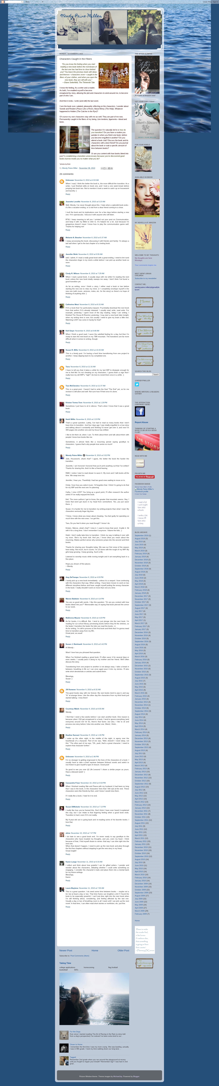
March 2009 (139, 911)
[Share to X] (107, 168)
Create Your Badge (141, 494)
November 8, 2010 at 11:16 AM (83, 367)
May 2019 (139, 548)
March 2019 (139, 551)
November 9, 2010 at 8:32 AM (89, 690)
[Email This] (102, 168)
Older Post (123, 950)
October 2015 (140, 672)
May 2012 (139, 796)
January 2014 (140, 735)
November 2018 (141, 563)
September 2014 (141, 711)
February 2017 (141, 626)
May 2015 (139, 687)
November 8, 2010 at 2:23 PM (88, 419)
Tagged (73, 1057)
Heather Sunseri (72, 735)
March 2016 (139, 657)
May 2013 (139, 759)
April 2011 (139, 835)
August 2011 (140, 823)
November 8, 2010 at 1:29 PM (95, 403)
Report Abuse (141, 422)
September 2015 (141, 675)
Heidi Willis (70, 419)
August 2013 (140, 750)
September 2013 (141, 747)
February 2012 (141, 805)
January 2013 (140, 772)
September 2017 (141, 605)
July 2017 (139, 611)
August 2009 (140, 896)
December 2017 (141, 596)
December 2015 (141, 666)
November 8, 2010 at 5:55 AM (90, 254)
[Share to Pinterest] (111, 168)
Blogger (136, 1076)
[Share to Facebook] (109, 168)
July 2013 (139, 753)
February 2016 (141, 660)
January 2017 (140, 629)
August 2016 (140, 645)
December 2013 (141, 738)
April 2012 (139, 799)
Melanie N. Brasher (74, 238)
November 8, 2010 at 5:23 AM (93, 202)
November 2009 (141, 887)
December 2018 (141, 560)
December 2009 (141, 884)
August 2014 (140, 714)
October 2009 (140, 890)
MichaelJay (117, 1076)
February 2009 (141, 914)
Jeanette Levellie (73, 202)
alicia (68, 833)
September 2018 (141, 569)
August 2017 (140, 608)
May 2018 (139, 581)
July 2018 (139, 575)
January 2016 (140, 663)
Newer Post (65, 950)
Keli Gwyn (70, 331)
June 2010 (139, 865)
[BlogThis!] (104, 168)
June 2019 (139, 545)
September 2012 (141, 784)
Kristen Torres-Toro (74, 403)
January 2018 (140, 593)
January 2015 (140, 699)
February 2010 (141, 878)
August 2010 (140, 859)
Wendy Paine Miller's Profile (143, 487)
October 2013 (140, 744)
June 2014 (139, 720)
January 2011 (140, 844)
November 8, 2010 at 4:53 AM (87, 180)
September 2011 (141, 820)
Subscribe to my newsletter (146, 278)
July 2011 (138, 826)
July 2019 (139, 542)
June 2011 (139, 829)
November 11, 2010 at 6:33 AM (89, 862)
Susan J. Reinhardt (74, 644)
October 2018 (140, 566)
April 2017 (139, 620)
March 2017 (139, 623)
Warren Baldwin (72, 599)
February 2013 (141, 769)
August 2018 (140, 572)
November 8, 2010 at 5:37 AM (95, 238)
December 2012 (141, 775)
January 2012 (140, 808)
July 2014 (139, 717)
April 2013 (139, 763)
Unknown (70, 180)
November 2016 (141, 635)
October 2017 (140, 602)
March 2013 (139, 766)
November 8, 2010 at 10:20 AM (91, 350)
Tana (68, 367)
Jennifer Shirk (72, 254)
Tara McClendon (73, 386)
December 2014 (141, 702)
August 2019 (140, 539)
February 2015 (141, 696)
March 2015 (139, 693)
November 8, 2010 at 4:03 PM (91, 577)
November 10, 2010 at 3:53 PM (93, 783)
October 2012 (140, 781)
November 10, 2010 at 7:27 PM (83, 833)
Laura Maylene (72, 888)
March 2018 (139, 587)
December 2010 (141, 847)
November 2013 (141, 741)
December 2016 (141, 632)
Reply (68, 194)
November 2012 (141, 778)
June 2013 (139, 756)
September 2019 (141, 535)
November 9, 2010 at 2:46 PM (87, 757)
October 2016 (140, 638)
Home (95, 950)
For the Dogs (75, 1032)
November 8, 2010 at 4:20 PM (93, 618)
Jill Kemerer (71, 690)
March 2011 (139, 838)
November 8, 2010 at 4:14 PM (92, 599)
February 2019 (141, 554)
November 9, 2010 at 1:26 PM (92, 735)
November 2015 (141, 669)
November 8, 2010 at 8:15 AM (92, 304)
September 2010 (141, 856)
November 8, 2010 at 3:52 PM (98, 455)
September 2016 (141, 641)
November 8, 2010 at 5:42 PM (95, 644)
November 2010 (141, 850)
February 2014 (141, 732)
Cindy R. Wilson (72, 273)
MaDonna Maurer (73, 618)
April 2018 (139, 584)
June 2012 (139, 793)
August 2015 (140, 678)
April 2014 (139, 726)
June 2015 (139, 684)
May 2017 (139, 617)
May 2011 (139, 832)
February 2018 (141, 590)
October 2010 (140, 853)
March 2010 (139, 875)
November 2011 (141, 814)
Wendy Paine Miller (81, 16)
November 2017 (141, 599)
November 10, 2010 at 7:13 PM (93, 807)
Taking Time (65, 963)
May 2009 (139, 905)
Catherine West (72, 304)
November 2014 (141, 705)
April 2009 (139, 908)
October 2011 (140, 817)
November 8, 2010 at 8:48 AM (87, 331)
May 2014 (139, 723)
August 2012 (140, 787)
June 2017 (139, 614)
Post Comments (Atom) (79, 956)
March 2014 (139, 729)
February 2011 (141, 841)
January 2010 (140, 881)
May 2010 (139, 868)
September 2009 (141, 893)
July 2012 (139, 790)
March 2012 (139, 802)
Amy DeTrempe (72, 577)
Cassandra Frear (73, 783)
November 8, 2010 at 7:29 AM (92, 273)
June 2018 (139, 578)
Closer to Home (76, 1044)
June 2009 (139, 902)
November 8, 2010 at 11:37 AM (92, 386)
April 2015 (139, 690)
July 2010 (139, 862)
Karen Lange (71, 862)
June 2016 (139, 648)
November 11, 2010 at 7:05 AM (91, 888)
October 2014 (140, 708)
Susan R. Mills (72, 350)
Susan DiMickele (73, 807)
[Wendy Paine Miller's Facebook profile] (147, 491)
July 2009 (139, 899)
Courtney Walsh (72, 709)
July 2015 (139, 681)
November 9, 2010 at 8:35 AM (92, 709)
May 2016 (139, 650)
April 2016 (139, 653)
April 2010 (139, 872)
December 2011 (141, 811)
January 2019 (140, 557)
